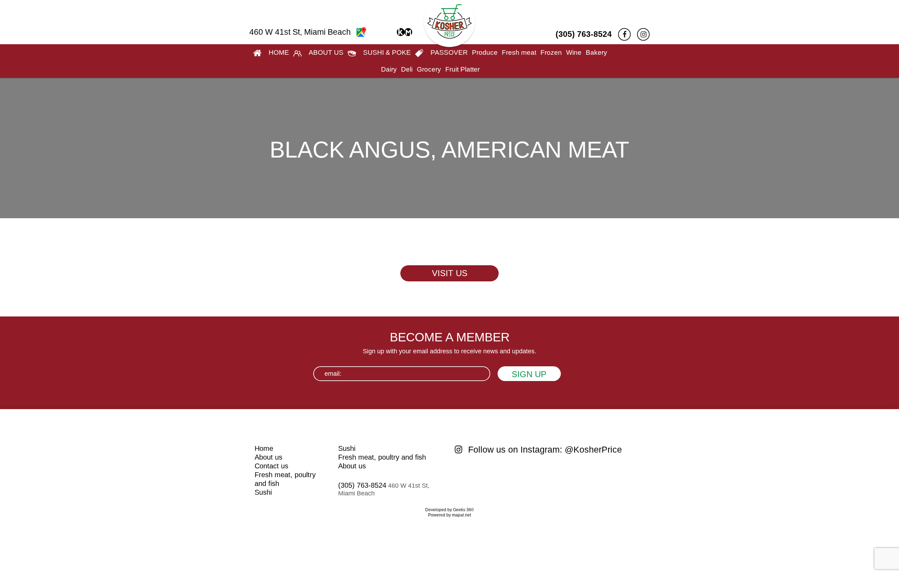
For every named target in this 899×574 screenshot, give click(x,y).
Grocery (429, 69)
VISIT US (449, 273)
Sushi (263, 492)
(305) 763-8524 (584, 34)
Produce (485, 52)
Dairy (389, 69)
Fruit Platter (462, 69)
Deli (407, 69)
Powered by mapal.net (449, 515)
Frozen (551, 52)
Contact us (271, 466)
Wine (574, 52)
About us (268, 457)
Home (264, 448)
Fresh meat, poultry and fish (382, 457)
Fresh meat (519, 52)
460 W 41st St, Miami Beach (301, 31)
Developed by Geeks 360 (449, 509)
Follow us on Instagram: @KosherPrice (544, 449)
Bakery (596, 52)
